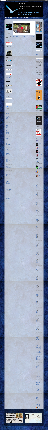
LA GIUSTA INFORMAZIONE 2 (38, 376)
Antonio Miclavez (37, 384)
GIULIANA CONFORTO (38, 405)
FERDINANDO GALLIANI (38, 382)
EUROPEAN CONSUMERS (8, 153)
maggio (36, 193)
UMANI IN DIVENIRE (37, 360)
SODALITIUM (37, 337)
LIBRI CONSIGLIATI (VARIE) (8, 115)
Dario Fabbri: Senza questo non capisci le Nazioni (40, 151)
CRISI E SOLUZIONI (7, 139)
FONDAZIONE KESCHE (8, 132)
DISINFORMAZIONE (7, 128)
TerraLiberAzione (7, 134)
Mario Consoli (37, 395)
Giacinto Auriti (37, 389)
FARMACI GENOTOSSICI (8, 160)
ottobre (36, 210)
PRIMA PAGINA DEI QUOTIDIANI (8, 117)
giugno (36, 192)
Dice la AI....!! (37, 161)
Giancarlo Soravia (37, 390)
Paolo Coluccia (37, 399)
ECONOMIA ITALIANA (37, 366)
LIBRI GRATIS (7, 126)
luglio (36, 202)
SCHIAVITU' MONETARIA (8, 183)
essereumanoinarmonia (8, 184)
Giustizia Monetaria (38, 391)
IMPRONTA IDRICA (7, 158)
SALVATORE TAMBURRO (8, 162)
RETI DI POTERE (7, 159)
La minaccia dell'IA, (40, 143)
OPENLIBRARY (7, 127)
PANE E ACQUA (7, 119)
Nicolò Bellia (37, 397)
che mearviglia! (40, 154)
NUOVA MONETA (37, 344)
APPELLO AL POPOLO (8, 180)
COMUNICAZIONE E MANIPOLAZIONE (7, 114)
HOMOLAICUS (37, 358)
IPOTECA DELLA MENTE (8, 120)
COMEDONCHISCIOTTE (38, 385)
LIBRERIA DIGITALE (37, 339)
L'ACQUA (6, 172)
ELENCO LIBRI (7, 187)
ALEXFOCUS (37, 357)
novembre (37, 188)
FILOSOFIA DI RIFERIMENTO (38, 347)
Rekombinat (37, 400)
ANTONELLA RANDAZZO (38, 356)
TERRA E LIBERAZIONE (38, 350)
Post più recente (15, 36)
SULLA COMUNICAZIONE (8, 152)
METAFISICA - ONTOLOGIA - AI (40, 158)
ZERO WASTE (7, 161)
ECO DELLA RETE (7, 173)
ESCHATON (7, 124)
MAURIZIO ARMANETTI (8, 133)
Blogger (31, 424)
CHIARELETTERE (7, 118)
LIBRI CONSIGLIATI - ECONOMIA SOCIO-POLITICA (8, 113)
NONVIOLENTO (37, 398)
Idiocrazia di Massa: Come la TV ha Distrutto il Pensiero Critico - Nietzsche (40, 167)
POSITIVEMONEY (7, 181)
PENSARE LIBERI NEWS (8, 144)
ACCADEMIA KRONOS (38, 359)
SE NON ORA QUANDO (38, 364)
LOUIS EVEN (37, 377)
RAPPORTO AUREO (7, 145)
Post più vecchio (32, 36)
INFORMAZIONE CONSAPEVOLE (8, 167)
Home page (23, 36)
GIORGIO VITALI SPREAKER (38, 340)
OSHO (6, 131)
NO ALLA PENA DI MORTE (8, 168)
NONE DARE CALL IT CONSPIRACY (9, 189)
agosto (36, 180)
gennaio (36, 186)
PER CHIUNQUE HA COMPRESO (38, 338)
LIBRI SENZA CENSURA (8, 116)
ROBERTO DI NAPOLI (37, 368)
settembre (37, 200)
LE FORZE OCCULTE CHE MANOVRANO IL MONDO (8, 188)
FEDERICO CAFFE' (37, 381)
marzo (36, 184)
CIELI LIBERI (37, 345)
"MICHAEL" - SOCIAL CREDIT (38, 346)
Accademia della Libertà (8, 77)
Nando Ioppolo (37, 396)
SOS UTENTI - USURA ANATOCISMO (8, 150)
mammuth (26, 424)
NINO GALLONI (37, 383)
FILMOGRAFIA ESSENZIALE (8, 125)
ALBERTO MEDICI (37, 367)
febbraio (36, 185)
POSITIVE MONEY (37, 365)
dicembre (37, 187)
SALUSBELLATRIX (7, 182)
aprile (36, 183)
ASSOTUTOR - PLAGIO (38, 351)
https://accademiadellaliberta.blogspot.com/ (9, 198)
